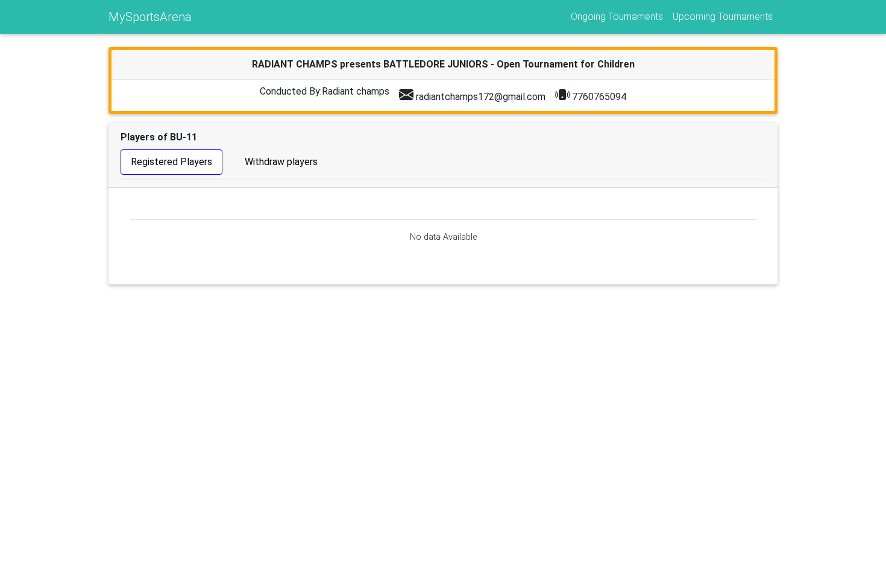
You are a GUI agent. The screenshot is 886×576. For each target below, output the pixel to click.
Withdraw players (281, 161)
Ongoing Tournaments (617, 16)
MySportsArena (150, 17)
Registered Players (171, 161)
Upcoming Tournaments (723, 16)
